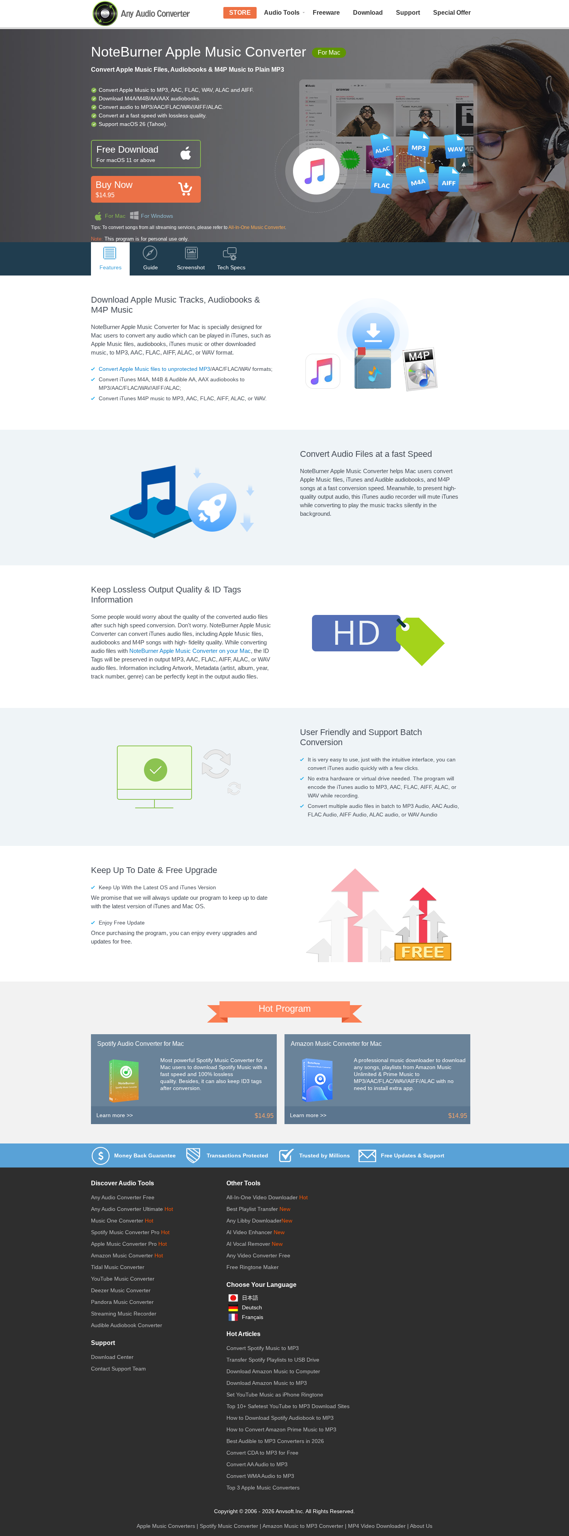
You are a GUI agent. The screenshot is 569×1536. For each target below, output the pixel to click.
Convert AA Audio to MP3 (257, 1464)
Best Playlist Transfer (252, 1209)
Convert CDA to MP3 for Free (262, 1453)
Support (408, 12)
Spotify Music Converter (229, 1526)
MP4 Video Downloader (377, 1526)
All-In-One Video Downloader (262, 1197)
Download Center (112, 1357)
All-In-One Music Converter (256, 227)
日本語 (250, 1298)
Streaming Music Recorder (123, 1313)
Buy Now (114, 188)
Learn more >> (114, 1115)
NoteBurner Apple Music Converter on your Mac (190, 650)
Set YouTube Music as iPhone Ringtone (274, 1394)
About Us (421, 1526)
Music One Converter (117, 1220)
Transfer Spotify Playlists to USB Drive (272, 1360)
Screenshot (191, 267)
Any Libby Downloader (253, 1220)
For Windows (157, 216)
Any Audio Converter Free (122, 1197)
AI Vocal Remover (249, 1244)
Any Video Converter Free (258, 1255)
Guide (150, 267)
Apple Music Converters (166, 1526)
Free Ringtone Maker (252, 1267)
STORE (240, 12)
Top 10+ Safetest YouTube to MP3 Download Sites (288, 1406)
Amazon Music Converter (122, 1255)
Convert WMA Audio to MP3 (260, 1476)
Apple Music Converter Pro (124, 1244)
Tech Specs (231, 267)
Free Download (127, 153)
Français (252, 1317)
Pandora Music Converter (122, 1302)
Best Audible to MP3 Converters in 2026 (275, 1441)
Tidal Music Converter (117, 1267)
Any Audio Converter (141, 13)
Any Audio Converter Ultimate (127, 1209)
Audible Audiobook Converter (126, 1325)
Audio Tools (282, 12)
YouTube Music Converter (122, 1279)
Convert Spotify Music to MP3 (262, 1348)
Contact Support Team (118, 1369)
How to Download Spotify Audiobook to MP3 (280, 1418)
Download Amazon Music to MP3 (266, 1383)
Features (110, 267)
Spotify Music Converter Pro (125, 1232)
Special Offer (452, 12)
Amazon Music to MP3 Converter (302, 1526)
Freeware (326, 12)
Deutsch (252, 1307)
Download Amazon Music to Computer (273, 1371)
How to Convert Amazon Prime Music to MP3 (281, 1429)
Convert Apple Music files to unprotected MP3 (154, 369)
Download (368, 12)
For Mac (115, 216)
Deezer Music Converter (121, 1290)
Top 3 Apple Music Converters (263, 1487)
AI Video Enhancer (250, 1232)
